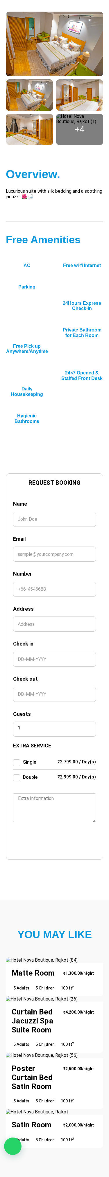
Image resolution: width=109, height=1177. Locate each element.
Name (20, 504)
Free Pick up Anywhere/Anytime (27, 349)
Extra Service (32, 745)
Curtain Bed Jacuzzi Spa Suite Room (32, 1020)
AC (27, 265)
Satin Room (32, 1124)
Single (29, 762)
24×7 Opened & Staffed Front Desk (82, 375)
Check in (23, 644)
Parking (26, 286)
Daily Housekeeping (27, 391)
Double (30, 777)
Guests (22, 714)
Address (23, 609)
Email (19, 539)
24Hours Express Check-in (82, 306)
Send (42, 840)
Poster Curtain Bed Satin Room (32, 1077)
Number (22, 574)
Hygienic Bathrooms (27, 418)
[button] (13, 1146)
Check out (25, 679)
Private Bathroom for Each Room (82, 332)
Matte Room (33, 973)
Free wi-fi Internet (82, 265)
